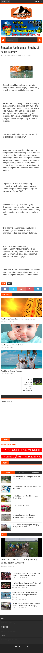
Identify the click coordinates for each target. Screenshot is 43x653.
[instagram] (27, 646)
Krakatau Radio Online (8, 444)
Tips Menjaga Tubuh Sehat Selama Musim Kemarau (18, 319)
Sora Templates (18, 650)
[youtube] (41, 1)
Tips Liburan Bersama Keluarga (11, 371)
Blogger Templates (31, 650)
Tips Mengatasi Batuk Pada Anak (12, 345)
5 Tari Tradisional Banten (20, 505)
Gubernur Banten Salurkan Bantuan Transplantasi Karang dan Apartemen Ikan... (24, 595)
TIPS (9, 283)
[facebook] (36, 1)
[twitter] (39, 1)
